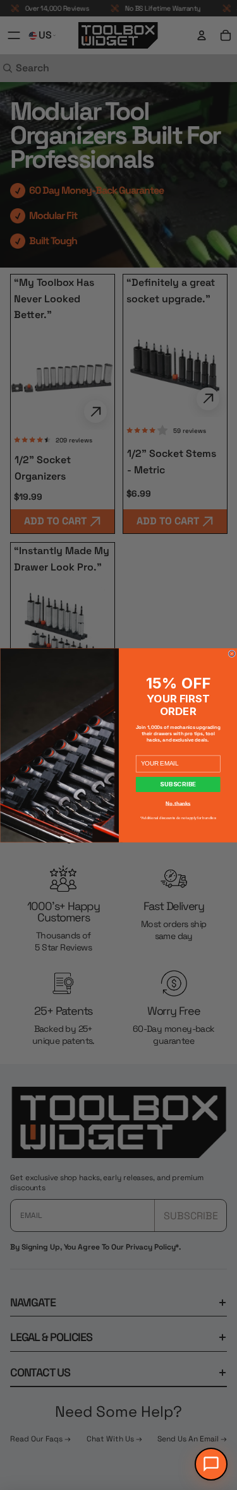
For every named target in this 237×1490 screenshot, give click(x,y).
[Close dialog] (232, 654)
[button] (211, 1464)
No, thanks (178, 803)
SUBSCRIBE (177, 784)
